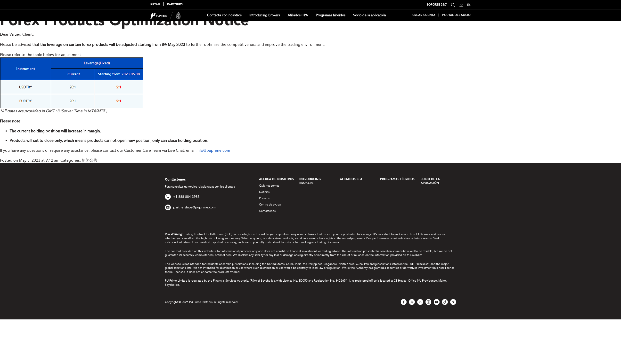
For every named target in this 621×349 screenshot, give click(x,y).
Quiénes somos (269, 185)
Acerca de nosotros (276, 179)
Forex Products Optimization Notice (124, 21)
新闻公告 (89, 160)
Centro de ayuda (270, 204)
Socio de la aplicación (369, 15)
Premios (264, 198)
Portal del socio (456, 15)
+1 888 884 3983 (186, 197)
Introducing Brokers (264, 15)
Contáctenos (267, 211)
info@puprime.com (213, 150)
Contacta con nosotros (224, 15)
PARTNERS (175, 4)
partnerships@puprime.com (194, 207)
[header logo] (165, 15)
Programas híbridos (330, 15)
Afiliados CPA (298, 15)
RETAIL (155, 4)
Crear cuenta (423, 15)
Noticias (264, 192)
